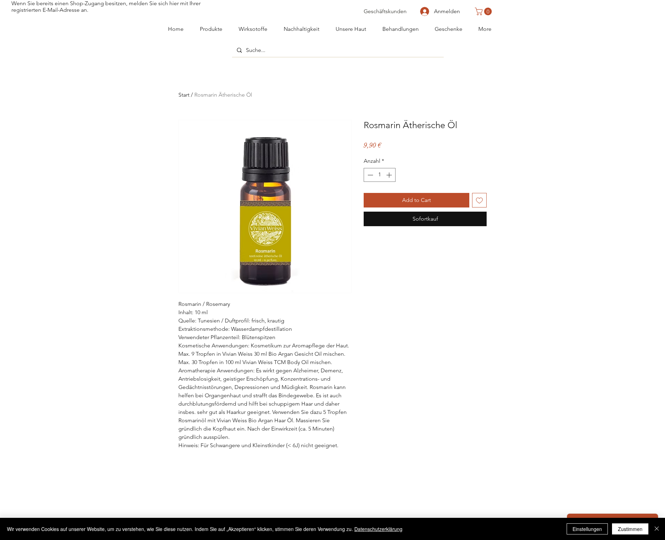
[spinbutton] (379, 175)
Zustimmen (630, 528)
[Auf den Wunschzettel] (479, 200)
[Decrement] (369, 175)
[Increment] (389, 175)
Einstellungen (587, 528)
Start (183, 94)
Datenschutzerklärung (378, 528)
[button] (484, 11)
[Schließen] (657, 528)
